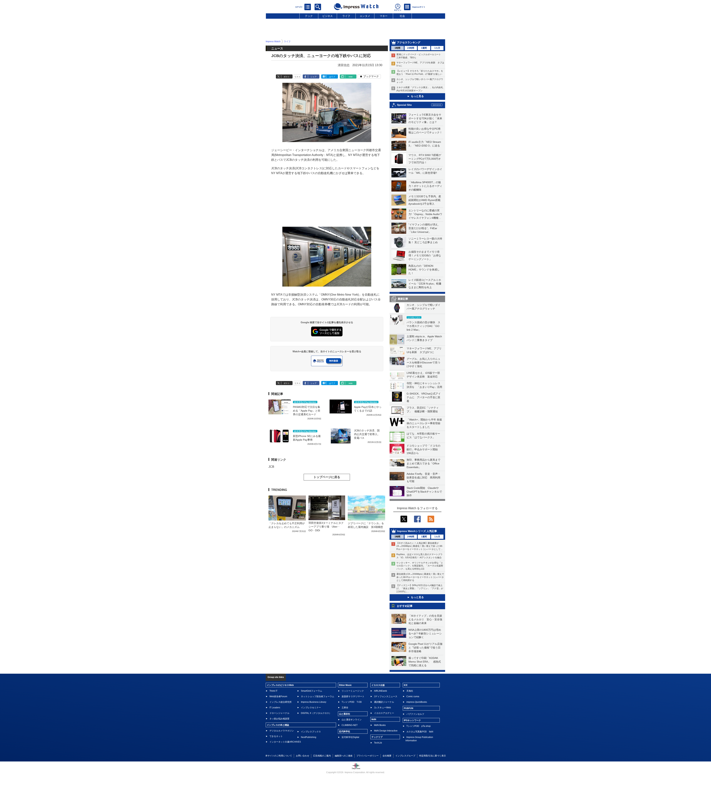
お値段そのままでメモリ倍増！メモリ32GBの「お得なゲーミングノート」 (424, 255)
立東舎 (345, 707)
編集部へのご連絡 (344, 755)
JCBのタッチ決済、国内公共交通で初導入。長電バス (367, 434)
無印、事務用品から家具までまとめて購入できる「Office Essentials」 (423, 463)
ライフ (346, 15)
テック (309, 15)
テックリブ (377, 737)
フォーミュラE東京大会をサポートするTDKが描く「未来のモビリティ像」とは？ (425, 118)
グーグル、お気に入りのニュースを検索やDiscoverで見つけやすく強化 (423, 362)
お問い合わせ (302, 755)
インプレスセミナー (311, 707)
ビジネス (327, 15)
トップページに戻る (326, 477)
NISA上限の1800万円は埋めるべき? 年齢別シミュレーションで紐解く (425, 633)
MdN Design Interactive (386, 730)
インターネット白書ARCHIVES (285, 742)
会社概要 (387, 755)
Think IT (273, 691)
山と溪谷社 (344, 714)
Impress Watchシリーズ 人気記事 (417, 531)
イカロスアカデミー (384, 713)
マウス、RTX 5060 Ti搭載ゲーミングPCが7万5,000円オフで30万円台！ (424, 159)
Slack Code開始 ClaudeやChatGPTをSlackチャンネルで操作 (424, 491)
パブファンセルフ (415, 714)
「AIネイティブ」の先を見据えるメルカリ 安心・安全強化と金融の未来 (425, 619)
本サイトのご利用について (278, 755)
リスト (297, 77)
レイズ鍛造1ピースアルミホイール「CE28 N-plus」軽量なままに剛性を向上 (424, 283)
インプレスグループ (405, 755)
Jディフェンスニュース (385, 696)
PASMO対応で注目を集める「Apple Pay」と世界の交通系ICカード (306, 410)
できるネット (276, 736)
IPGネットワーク (412, 720)
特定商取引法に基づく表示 (432, 755)
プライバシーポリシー (367, 755)
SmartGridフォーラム (311, 691)
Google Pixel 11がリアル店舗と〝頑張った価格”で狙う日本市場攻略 (425, 647)
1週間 (424, 48)
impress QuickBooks (416, 702)
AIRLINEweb (380, 691)
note (351, 77)
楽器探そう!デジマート (353, 696)
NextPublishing (308, 737)
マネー (384, 15)
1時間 (397, 48)
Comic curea (412, 696)
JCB (271, 466)
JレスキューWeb (382, 707)
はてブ (332, 77)
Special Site (404, 104)
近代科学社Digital (350, 737)
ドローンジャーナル (279, 713)
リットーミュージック (353, 691)
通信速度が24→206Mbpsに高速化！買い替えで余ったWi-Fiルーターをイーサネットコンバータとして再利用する (420, 577)
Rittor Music (345, 685)
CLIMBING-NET (350, 725)
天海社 (409, 691)
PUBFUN (408, 708)
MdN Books (380, 725)
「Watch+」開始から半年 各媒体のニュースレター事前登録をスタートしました (424, 423)
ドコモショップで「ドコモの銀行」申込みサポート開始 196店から (423, 449)
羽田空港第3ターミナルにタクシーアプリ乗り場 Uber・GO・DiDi (326, 526)
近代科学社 (344, 731)
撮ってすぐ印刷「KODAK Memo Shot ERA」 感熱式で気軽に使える (424, 661)
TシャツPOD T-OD (352, 702)
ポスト (287, 77)
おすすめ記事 (405, 605)
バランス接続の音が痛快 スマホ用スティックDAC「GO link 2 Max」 (423, 326)
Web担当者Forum (278, 696)
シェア (314, 77)
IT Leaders (274, 707)
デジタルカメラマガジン (281, 730)
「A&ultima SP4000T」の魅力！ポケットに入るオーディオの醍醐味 (425, 186)
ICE (406, 685)
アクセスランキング (408, 42)
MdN (373, 719)
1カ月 (437, 48)
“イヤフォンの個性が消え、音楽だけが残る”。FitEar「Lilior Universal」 (424, 228)
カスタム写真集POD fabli (419, 731)
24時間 (410, 48)
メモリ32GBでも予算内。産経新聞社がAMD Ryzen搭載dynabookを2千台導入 (424, 200)
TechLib (378, 742)
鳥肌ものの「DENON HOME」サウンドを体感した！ (424, 269)
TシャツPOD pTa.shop (418, 726)
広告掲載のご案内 (322, 755)
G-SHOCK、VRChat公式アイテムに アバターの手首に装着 (424, 397)
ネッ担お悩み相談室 (279, 718)
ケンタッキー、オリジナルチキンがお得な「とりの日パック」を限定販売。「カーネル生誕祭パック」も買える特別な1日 (419, 565)
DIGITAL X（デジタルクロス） (316, 713)
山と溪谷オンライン (352, 719)
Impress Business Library (313, 702)
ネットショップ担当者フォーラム (317, 696)
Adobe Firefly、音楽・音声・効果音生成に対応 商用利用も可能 (423, 477)
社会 (402, 15)
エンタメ (365, 15)
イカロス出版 (378, 685)
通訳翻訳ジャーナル (384, 702)
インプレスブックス (311, 731)
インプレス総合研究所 (280, 702)
